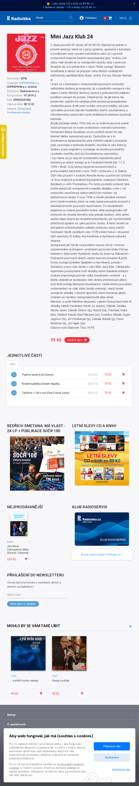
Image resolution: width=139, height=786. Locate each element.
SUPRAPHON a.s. (29, 83)
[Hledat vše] (71, 18)
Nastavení (112, 757)
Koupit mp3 (74, 340)
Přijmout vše (111, 746)
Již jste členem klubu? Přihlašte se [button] (101, 554)
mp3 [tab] (12, 364)
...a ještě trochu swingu (24, 680)
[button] (89, 18)
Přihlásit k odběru (23, 604)
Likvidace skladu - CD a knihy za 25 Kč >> (69, 7)
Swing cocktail (60, 680)
